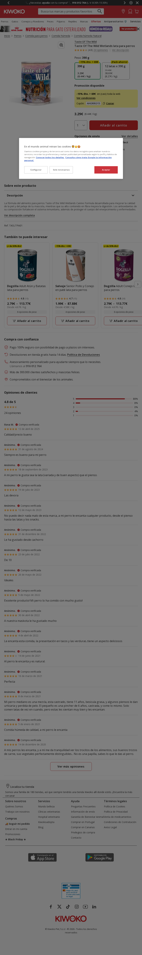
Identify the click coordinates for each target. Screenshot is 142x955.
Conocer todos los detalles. (50, 157)
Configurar (36, 169)
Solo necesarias (61, 169)
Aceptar (106, 169)
